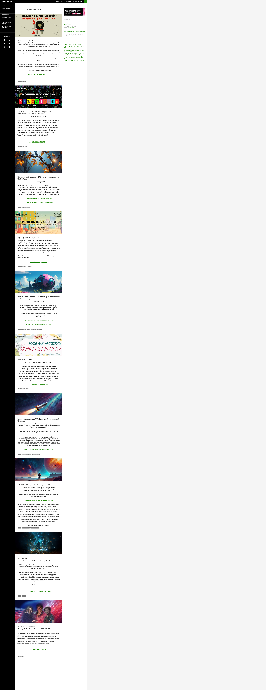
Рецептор (79, 58)
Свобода (77, 60)
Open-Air (30, 266)
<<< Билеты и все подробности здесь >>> (38, 449)
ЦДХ (68, 62)
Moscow (24, 266)
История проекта (6, 14)
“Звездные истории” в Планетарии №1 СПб (35, 484)
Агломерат (74, 49)
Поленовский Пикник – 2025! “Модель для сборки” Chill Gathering (38, 297)
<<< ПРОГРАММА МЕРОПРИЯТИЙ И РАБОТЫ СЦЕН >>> (38, 324)
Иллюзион (76, 53)
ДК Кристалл (66, 51)
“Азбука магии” (23, 558)
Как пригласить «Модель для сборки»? (7, 27)
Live (19, 81)
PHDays (66, 47)
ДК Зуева (82, 50)
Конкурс (65, 54)
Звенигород (75, 51)
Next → (51, 662)
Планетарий (67, 57)
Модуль (80, 54)
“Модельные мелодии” (26, 626)
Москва (71, 56)
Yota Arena (69, 49)
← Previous (27, 662)
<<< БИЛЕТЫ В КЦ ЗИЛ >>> (38, 74)
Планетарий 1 (73, 57)
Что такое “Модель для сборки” (7, 12)
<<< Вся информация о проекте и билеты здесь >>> (38, 320)
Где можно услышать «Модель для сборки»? (6, 31)
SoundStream (77, 47)
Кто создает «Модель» (6, 17)
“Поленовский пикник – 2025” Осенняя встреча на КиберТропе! (38, 177)
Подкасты (66, 58)
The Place (65, 49)
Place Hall (70, 47)
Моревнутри (66, 56)
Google (70, 27)
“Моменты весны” (24, 359)
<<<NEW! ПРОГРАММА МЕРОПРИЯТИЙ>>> (38, 202)
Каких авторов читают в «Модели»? (7, 23)
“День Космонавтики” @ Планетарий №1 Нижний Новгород (38, 420)
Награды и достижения (7, 19)
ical (68, 27)
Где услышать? (67, 1)
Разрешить (32, 8)
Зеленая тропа (25, 207)
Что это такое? (59, 1)
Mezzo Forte (25, 388)
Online (78, 46)
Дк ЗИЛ (23, 81)
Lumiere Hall (79, 44)
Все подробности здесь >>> (38, 649)
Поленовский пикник (36, 329)
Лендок (76, 54)
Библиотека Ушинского (69, 50)
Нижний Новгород (26, 454)
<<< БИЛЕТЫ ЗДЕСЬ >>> (39, 142)
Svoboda (24, 146)
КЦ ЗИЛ (80, 53)
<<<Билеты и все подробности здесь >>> (39, 500)
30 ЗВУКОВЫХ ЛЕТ (26, 40)
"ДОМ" (66, 44)
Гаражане (21, 656)
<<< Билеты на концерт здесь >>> (39, 591)
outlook (72, 27)
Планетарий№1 (36, 454)
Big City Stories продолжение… (30, 237)
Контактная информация (77, 1)
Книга (83, 53)
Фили (65, 62)
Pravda (23, 596)
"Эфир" (70, 44)
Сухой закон (82, 60)
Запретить (23, 8)
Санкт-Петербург (35, 527)
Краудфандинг (70, 54)
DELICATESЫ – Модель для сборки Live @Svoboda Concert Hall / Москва (34, 112)
